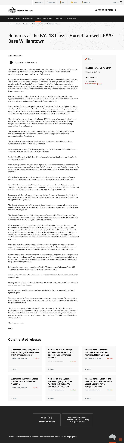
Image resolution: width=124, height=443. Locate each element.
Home (12, 24)
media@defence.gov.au (93, 84)
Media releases (27, 19)
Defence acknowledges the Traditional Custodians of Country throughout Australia (77, 420)
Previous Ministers (70, 19)
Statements (47, 19)
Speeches (38, 19)
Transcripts (58, 19)
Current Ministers (14, 19)
